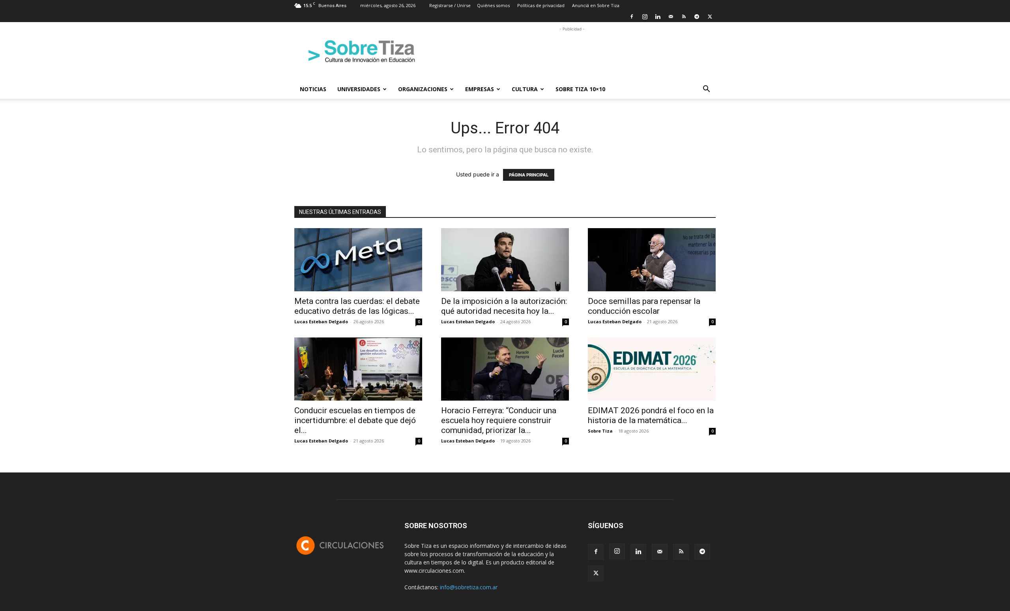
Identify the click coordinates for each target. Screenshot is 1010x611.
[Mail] (671, 16)
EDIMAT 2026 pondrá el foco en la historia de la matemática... (651, 415)
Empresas (479, 89)
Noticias (313, 89)
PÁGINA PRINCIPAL (528, 175)
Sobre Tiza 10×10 (580, 89)
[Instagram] (645, 16)
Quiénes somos (493, 5)
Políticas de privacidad (541, 5)
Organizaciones (422, 89)
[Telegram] (697, 16)
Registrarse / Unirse (450, 5)
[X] (710, 16)
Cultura (525, 89)
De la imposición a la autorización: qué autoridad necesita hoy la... (504, 306)
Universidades (358, 89)
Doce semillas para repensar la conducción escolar (644, 306)
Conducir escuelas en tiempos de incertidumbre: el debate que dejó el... (355, 420)
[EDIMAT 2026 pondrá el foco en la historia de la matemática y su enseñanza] (652, 369)
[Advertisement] (572, 51)
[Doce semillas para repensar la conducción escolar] (652, 259)
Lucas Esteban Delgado (321, 321)
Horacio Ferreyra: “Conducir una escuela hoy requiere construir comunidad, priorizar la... (498, 420)
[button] (706, 90)
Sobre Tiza (600, 431)
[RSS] (684, 16)
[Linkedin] (658, 16)
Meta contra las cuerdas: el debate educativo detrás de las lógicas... (357, 306)
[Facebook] (632, 16)
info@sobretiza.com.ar (469, 587)
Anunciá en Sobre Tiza (595, 5)
